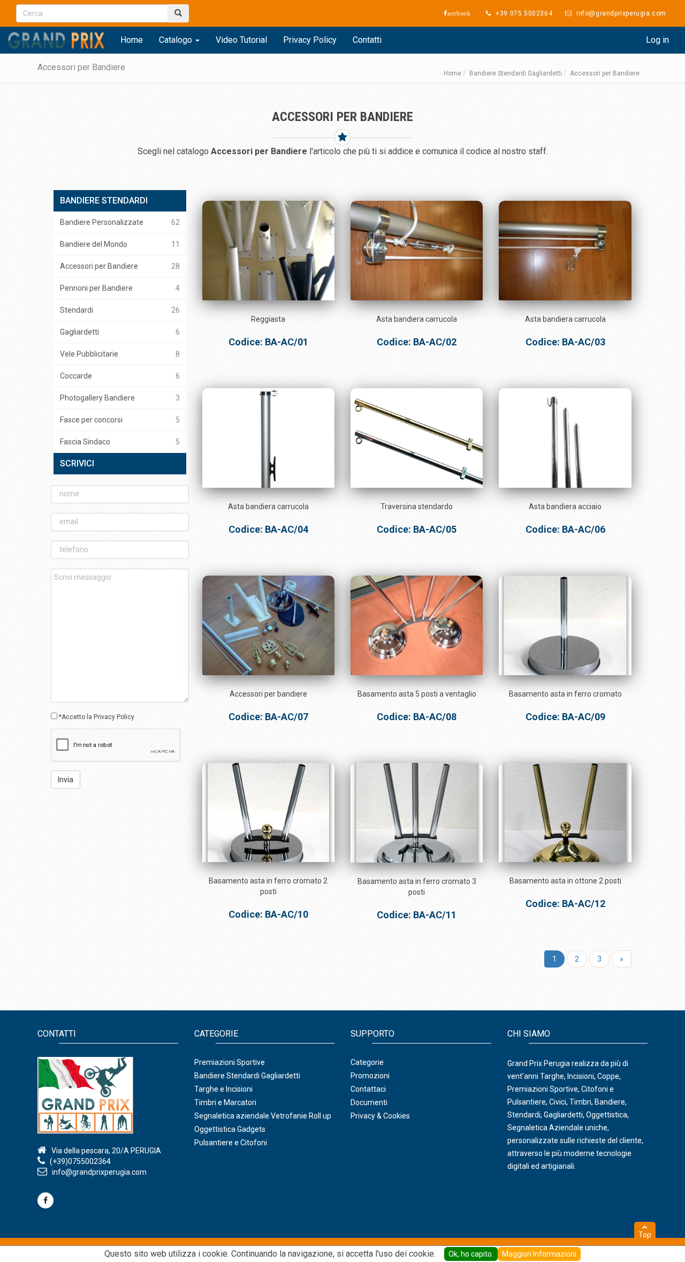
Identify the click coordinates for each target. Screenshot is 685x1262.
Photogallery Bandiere (120, 398)
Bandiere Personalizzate (120, 222)
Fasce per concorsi (120, 419)
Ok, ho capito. (470, 1254)
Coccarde (120, 376)
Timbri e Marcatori (225, 1102)
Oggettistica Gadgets (229, 1129)
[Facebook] (45, 1200)
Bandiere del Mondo (120, 244)
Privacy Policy (310, 40)
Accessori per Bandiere (120, 266)
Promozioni (370, 1075)
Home (131, 40)
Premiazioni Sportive (229, 1062)
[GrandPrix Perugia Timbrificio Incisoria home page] (107, 1095)
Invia (65, 779)
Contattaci (368, 1089)
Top (644, 1234)
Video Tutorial (241, 40)
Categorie (367, 1062)
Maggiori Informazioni (539, 1254)
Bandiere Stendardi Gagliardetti (515, 73)
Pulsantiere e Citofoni (230, 1142)
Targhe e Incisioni (223, 1089)
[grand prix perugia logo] (56, 40)
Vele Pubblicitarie (120, 354)
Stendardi (120, 310)
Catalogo (176, 40)
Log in (657, 40)
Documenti (369, 1102)
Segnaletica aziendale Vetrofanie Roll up (262, 1116)
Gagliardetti (120, 332)
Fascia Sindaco (120, 441)
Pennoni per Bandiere (120, 288)
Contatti (367, 40)
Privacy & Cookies (380, 1116)
